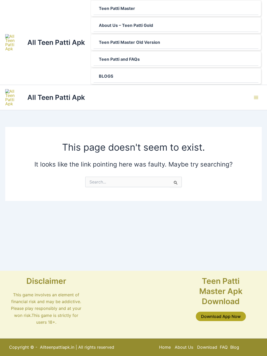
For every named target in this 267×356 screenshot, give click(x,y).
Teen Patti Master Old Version (129, 42)
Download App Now (221, 316)
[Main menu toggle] (256, 97)
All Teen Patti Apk (56, 42)
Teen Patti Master (117, 8)
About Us (184, 347)
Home (165, 347)
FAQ (224, 347)
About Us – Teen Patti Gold (126, 25)
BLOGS (106, 76)
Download (208, 347)
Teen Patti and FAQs (119, 59)
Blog (234, 347)
